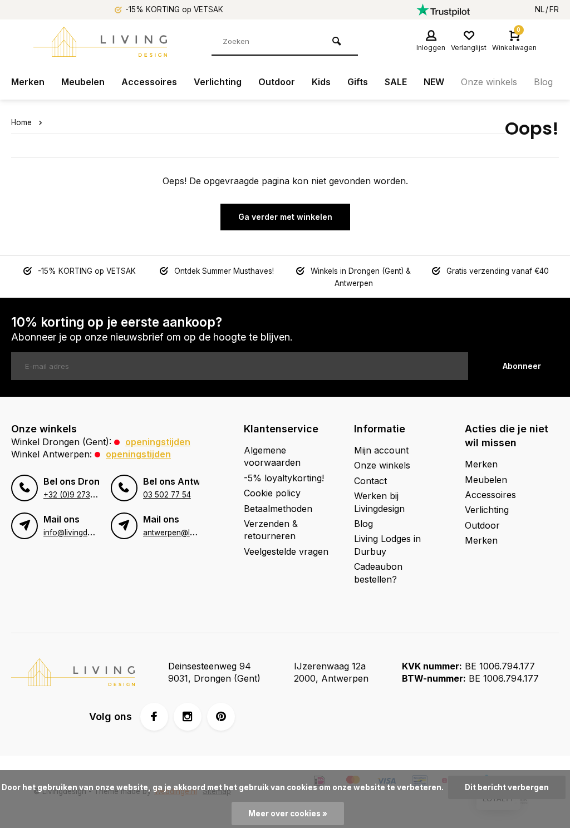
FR (554, 9)
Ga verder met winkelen (285, 216)
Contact (370, 480)
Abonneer (522, 366)
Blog (543, 81)
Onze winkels (489, 81)
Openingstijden (157, 441)
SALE (396, 81)
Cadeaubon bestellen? (378, 572)
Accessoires (149, 81)
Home (21, 122)
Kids (321, 81)
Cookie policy (272, 493)
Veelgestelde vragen (286, 551)
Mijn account (381, 450)
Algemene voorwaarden (272, 456)
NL (539, 9)
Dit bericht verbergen (507, 787)
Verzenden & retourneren (271, 529)
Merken (28, 81)
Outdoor (276, 81)
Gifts (357, 81)
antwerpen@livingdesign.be (191, 532)
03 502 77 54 (167, 494)
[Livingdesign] (100, 41)
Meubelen (83, 81)
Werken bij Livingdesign (379, 502)
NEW (434, 81)
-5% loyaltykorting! (284, 478)
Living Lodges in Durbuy (387, 544)
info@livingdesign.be (80, 532)
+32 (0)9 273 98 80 (79, 494)
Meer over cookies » (287, 813)
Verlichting (218, 81)
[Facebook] (154, 717)
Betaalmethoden (278, 508)
